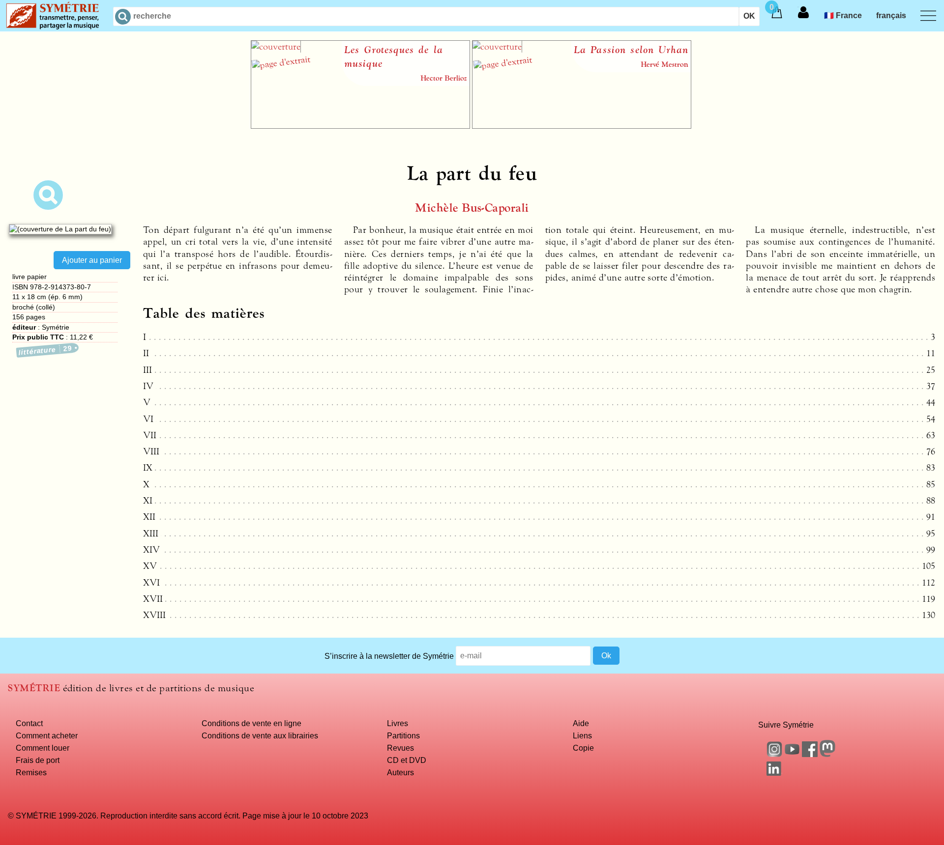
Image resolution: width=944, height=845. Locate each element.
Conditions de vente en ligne (251, 723)
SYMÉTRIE (34, 688)
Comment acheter (47, 735)
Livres (397, 723)
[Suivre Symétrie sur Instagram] (774, 754)
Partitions (403, 735)
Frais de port (37, 760)
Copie (583, 747)
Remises (31, 772)
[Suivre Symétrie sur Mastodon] (827, 754)
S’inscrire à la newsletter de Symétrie (389, 655)
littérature (46, 350)
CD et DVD (406, 760)
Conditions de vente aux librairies (260, 735)
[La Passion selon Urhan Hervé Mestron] (581, 126)
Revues (400, 747)
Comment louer (42, 747)
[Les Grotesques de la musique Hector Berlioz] (360, 126)
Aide (581, 723)
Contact (29, 723)
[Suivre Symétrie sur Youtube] (792, 754)
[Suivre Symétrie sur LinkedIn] (774, 772)
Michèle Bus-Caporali (472, 208)
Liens (582, 735)
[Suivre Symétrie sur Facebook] (810, 754)
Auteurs (400, 772)
